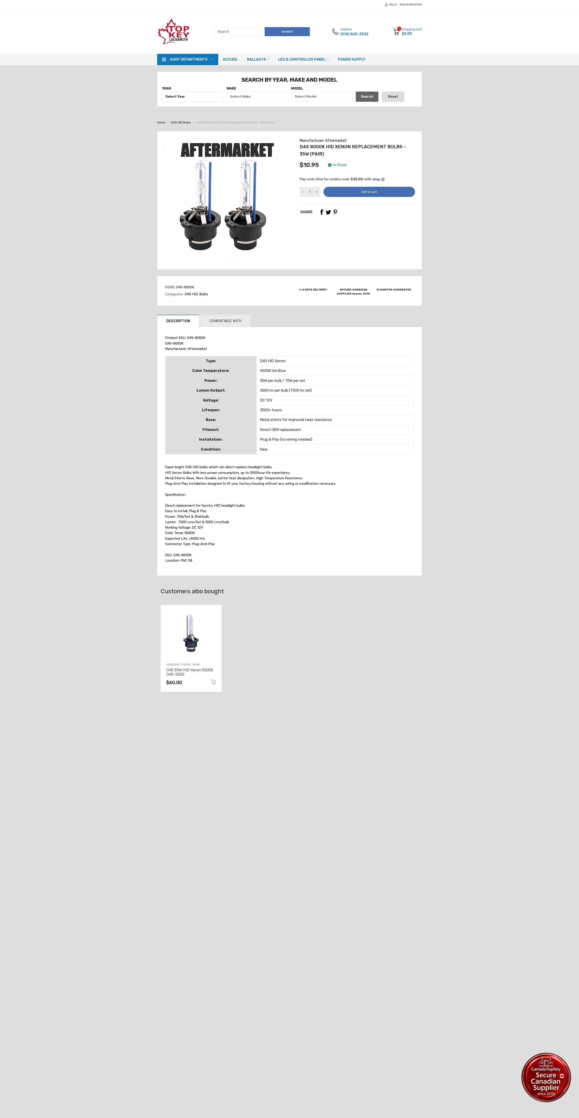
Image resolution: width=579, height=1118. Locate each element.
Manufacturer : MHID (183, 664)
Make (231, 88)
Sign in (404, 4)
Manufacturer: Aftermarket (323, 140)
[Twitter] (328, 212)
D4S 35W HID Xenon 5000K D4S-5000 (189, 672)
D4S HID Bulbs (195, 294)
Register (415, 4)
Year (166, 88)
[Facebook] (321, 212)
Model (297, 88)
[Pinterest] (335, 212)
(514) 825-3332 (354, 34)
